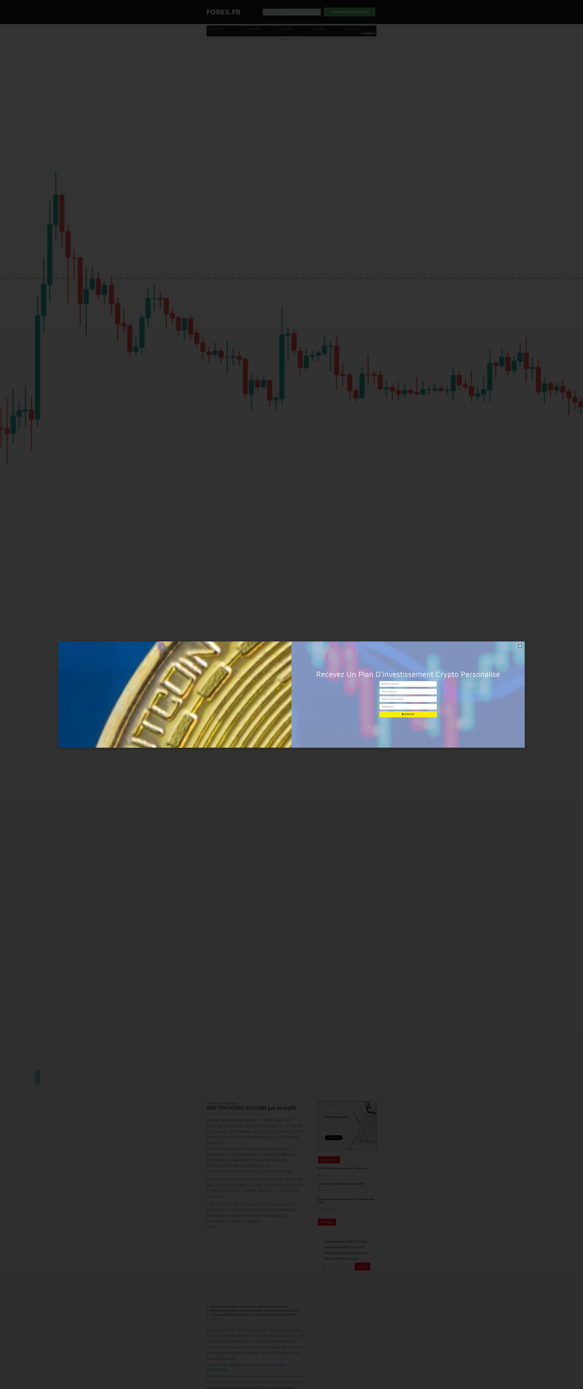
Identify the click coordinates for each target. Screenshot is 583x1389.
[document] (291, 694)
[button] (520, 646)
